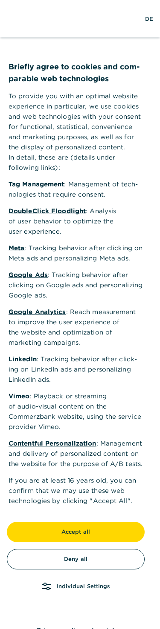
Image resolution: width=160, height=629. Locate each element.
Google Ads (28, 275)
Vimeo (19, 396)
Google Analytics (37, 312)
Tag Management (36, 184)
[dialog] (80, 314)
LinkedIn (23, 359)
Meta (16, 248)
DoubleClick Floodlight (47, 211)
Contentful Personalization (52, 443)
